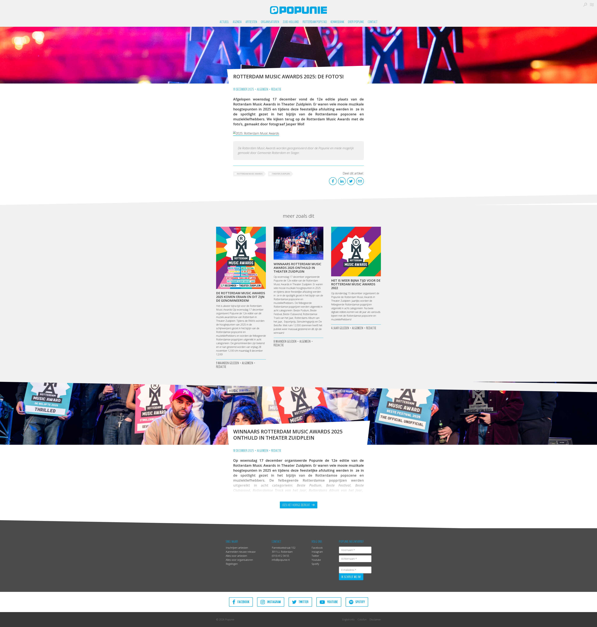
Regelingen (232, 564)
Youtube (316, 560)
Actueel (224, 22)
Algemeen (262, 89)
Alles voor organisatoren (239, 560)
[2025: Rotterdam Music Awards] (256, 133)
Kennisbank (337, 22)
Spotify (315, 564)
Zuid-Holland (291, 22)
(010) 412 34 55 (280, 555)
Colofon (362, 619)
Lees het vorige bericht (296, 505)
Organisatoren (270, 22)
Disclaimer (375, 619)
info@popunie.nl (281, 560)
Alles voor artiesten (236, 555)
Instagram (317, 551)
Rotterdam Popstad (315, 22)
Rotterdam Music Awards (249, 173)
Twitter (315, 555)
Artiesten (251, 22)
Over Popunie (356, 22)
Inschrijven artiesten (237, 547)
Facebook (317, 547)
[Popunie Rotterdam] (298, 10)
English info (348, 619)
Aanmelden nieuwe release (241, 551)
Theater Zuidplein (281, 173)
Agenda (237, 22)
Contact (372, 22)
